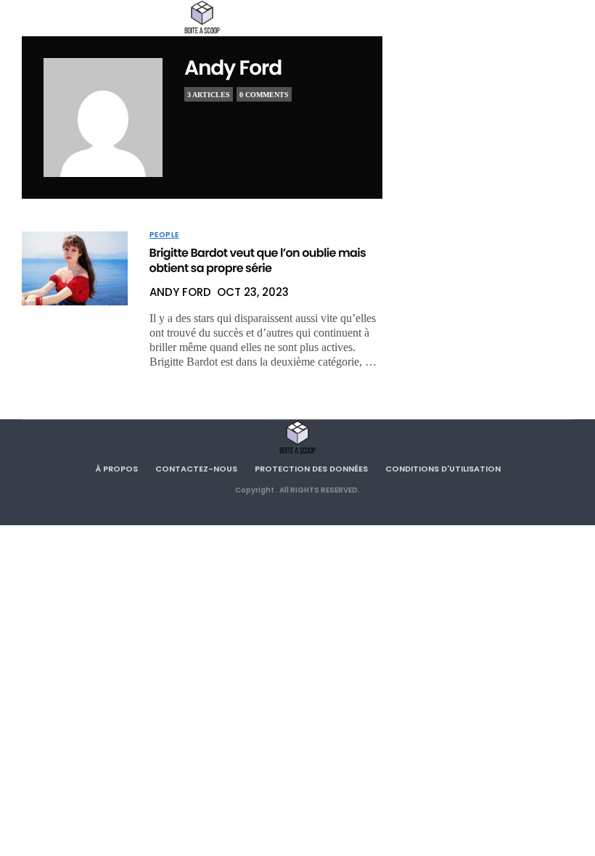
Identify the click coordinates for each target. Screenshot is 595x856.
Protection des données (311, 468)
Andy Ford (233, 68)
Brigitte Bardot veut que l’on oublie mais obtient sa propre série (257, 260)
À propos (116, 468)
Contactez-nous (196, 468)
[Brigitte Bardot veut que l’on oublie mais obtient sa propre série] (75, 268)
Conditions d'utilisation (443, 468)
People (164, 235)
